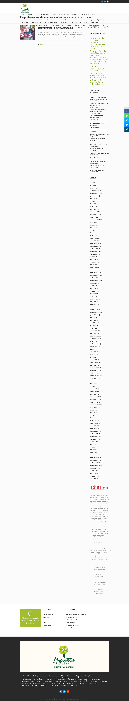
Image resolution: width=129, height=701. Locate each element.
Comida (100, 49)
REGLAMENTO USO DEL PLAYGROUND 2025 (96, 117)
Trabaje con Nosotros (71, 625)
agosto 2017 (93, 439)
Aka (58, 683)
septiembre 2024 (95, 220)
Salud (100, 73)
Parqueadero (47, 625)
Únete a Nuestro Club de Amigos (31, 678)
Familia (97, 55)
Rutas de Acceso (70, 628)
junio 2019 (93, 384)
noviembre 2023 (94, 246)
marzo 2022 (93, 296)
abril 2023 (93, 265)
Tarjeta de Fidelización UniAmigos (78, 680)
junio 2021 (93, 320)
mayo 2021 (93, 323)
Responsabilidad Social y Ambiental (32, 680)
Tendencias (100, 77)
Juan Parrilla (103, 682)
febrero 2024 (94, 238)
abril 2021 (93, 325)
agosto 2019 (93, 378)
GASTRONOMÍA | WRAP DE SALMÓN (97, 139)
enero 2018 (93, 426)
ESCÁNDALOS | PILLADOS (97, 166)
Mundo (95, 61)
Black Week (54, 685)
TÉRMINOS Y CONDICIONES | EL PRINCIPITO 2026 (99, 104)
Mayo (96, 59)
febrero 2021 (94, 331)
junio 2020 (93, 352)
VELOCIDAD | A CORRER (96, 149)
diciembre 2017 (94, 428)
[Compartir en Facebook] (126, 111)
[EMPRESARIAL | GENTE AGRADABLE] (27, 32)
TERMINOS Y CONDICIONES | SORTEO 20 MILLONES (98, 111)
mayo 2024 (93, 230)
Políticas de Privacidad (72, 620)
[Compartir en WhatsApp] (126, 115)
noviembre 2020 (94, 339)
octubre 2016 (94, 463)
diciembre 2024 (94, 212)
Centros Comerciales (96, 46)
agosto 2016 (93, 468)
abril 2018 (93, 418)
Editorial (100, 53)
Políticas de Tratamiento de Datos (75, 615)
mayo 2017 (93, 447)
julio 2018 (92, 410)
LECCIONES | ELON (95, 157)
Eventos (92, 55)
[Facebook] (102, 1)
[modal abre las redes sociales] (126, 129)
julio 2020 (92, 349)
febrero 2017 (94, 452)
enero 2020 (93, 365)
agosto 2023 (93, 254)
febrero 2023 (94, 267)
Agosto (92, 40)
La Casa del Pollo (35, 683)
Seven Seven (83, 682)
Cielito (53, 683)
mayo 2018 (93, 415)
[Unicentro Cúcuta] (64, 656)
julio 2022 (92, 286)
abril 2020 (93, 357)
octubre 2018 (94, 402)
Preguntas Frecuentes (72, 617)
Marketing (92, 59)
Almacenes (46, 617)
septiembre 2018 (95, 405)
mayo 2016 (93, 476)
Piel (76, 685)
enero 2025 (93, 209)
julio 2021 (92, 317)
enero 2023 (93, 270)
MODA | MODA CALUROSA (97, 170)
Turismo (105, 77)
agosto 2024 (93, 222)
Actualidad (99, 38)
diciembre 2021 (94, 304)
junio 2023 (93, 259)
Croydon (89, 683)
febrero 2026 (94, 188)
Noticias (100, 68)
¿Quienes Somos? (70, 623)
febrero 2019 (94, 391)
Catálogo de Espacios (39, 676)
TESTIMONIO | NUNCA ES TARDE (99, 153)
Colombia (94, 49)
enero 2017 (93, 455)
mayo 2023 (93, 262)
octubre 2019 (94, 373)
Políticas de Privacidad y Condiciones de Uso (68, 678)
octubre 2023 (94, 249)
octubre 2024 (94, 217)
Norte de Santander (95, 64)
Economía (93, 53)
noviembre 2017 (94, 431)
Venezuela (103, 84)
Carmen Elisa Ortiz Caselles (97, 42)
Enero (105, 53)
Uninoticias (43, 44)
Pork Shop (25, 683)
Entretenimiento (48, 615)
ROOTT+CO (25, 685)
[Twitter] (105, 1)
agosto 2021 (93, 315)
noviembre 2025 (94, 191)
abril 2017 (93, 450)
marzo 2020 (93, 360)
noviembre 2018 (94, 399)
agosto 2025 (93, 196)
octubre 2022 (94, 278)
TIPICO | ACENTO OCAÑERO (97, 162)
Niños (104, 61)
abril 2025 (93, 204)
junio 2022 (93, 288)
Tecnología (93, 77)
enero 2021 (93, 333)
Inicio (23, 676)
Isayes (82, 683)
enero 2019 (93, 394)
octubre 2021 (94, 310)
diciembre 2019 (94, 368)
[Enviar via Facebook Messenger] (126, 125)
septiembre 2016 (95, 465)
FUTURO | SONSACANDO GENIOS (99, 134)
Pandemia (102, 71)
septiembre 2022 (95, 280)
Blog (65, 682)
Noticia (92, 69)
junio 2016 (93, 473)
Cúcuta (103, 51)
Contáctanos (48, 678)
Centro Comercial (97, 44)
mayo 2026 (93, 183)
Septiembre (93, 75)
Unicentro (95, 79)
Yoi (76, 683)
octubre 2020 (94, 341)
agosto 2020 (93, 347)
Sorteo (103, 75)
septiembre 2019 (95, 376)
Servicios (45, 623)
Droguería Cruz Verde (67, 685)
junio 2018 (93, 413)
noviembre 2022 (94, 275)
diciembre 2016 (94, 458)
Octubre (97, 71)
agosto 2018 (93, 407)
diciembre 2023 (94, 243)
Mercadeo (101, 59)
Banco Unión (94, 682)
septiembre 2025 (95, 193)
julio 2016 (92, 471)
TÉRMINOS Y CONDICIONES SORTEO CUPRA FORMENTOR (98, 98)
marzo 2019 (93, 389)
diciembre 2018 (94, 397)
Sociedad (99, 75)
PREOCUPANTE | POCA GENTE (98, 145)
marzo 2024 (93, 236)
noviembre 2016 (94, 460)
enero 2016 (93, 479)
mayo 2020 (93, 354)
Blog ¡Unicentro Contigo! (83, 676)
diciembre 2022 (94, 273)
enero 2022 (93, 302)
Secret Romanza (68, 683)
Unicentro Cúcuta (96, 82)
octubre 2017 (94, 434)
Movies (97, 683)
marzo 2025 (93, 206)
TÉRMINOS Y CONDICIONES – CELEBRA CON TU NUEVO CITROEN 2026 (98, 124)
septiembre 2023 (95, 251)
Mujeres (91, 61)
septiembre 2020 (95, 344)
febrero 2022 (94, 299)
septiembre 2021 (95, 312)
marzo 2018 (93, 421)
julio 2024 (92, 225)
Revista (94, 73)
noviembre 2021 (94, 307)
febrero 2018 (94, 423)
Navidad (100, 61)
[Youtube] (108, 1)
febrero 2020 (94, 362)
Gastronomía (94, 57)
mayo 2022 (93, 291)
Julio (105, 57)
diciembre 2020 (94, 336)
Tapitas (45, 683)
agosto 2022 (93, 283)
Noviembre (92, 71)
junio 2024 (93, 228)
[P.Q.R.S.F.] (30, 618)
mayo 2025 (93, 201)
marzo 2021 (93, 328)
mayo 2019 (93, 386)
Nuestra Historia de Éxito (56, 676)
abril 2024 (93, 233)
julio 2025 (92, 199)
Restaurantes (47, 620)
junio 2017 (93, 444)
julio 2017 (92, 442)
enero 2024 (93, 241)
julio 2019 (92, 381)
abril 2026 (93, 185)
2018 (92, 38)
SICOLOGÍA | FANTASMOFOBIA (98, 130)
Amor (96, 40)
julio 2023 (92, 257)
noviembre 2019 (94, 370)
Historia (102, 57)
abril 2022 (93, 294)
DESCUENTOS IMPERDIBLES (40, 685)
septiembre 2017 (95, 436)
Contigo (94, 51)
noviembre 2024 (94, 214)
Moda (106, 59)
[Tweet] (126, 120)
